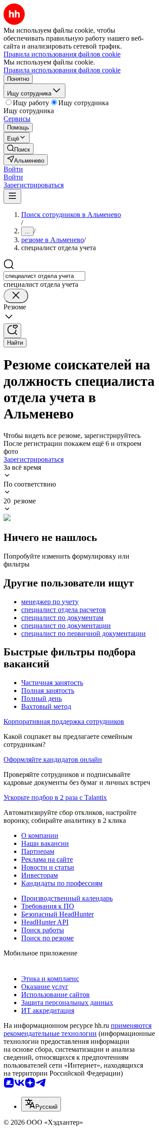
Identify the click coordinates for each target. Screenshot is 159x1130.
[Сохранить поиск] (12, 330)
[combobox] (44, 276)
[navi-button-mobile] (12, 196)
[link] (19, 148)
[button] (13, 169)
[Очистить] (16, 296)
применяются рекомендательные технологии (77, 1029)
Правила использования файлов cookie (62, 70)
